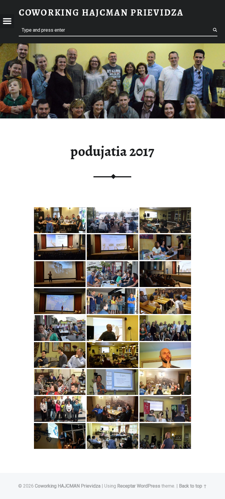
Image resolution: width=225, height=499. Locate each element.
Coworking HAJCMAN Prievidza (67, 486)
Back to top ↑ (193, 486)
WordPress (148, 486)
